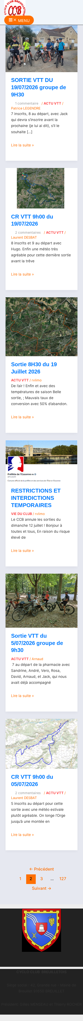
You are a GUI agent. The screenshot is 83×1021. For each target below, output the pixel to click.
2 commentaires (28, 232)
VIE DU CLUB (21, 514)
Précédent (41, 869)
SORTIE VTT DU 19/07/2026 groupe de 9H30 (38, 87)
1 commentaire (26, 103)
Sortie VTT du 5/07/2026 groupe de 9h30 (37, 643)
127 (62, 878)
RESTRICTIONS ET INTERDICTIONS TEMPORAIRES (36, 497)
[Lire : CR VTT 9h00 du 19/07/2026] (41, 188)
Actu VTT (52, 103)
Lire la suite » (22, 145)
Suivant (41, 888)
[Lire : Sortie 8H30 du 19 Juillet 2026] (41, 326)
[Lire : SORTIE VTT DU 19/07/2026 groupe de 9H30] (41, 48)
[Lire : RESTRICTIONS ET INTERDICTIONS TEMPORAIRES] (41, 461)
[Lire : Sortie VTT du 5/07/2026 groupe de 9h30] (41, 600)
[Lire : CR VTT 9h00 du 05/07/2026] (41, 743)
